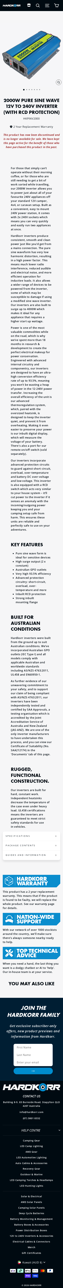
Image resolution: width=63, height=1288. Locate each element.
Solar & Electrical (31, 1196)
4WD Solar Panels (31, 1202)
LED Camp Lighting (31, 1146)
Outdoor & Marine (31, 1174)
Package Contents (21, 845)
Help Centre (30, 1130)
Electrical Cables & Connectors (31, 1241)
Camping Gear (31, 1140)
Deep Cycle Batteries (31, 1213)
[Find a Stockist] (29, 5)
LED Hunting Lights (31, 1185)
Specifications (18, 836)
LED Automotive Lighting (31, 1157)
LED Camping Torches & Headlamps (31, 1180)
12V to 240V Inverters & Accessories (31, 1235)
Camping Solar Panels (31, 1207)
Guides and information (26, 855)
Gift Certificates (31, 1252)
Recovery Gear (31, 1168)
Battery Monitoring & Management (31, 1218)
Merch (31, 1247)
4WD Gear (31, 1151)
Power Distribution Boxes (31, 1230)
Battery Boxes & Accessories (31, 1224)
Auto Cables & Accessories (32, 1163)
